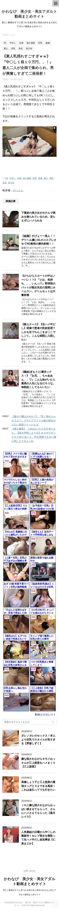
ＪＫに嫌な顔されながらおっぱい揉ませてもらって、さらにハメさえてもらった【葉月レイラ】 (38, 811)
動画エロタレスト (45, 714)
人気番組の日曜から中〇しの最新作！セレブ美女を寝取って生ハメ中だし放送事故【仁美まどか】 (38, 838)
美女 (4, 182)
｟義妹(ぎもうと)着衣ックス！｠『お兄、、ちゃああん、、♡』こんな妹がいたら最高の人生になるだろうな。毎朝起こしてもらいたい (38, 379)
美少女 (11, 182)
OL (6, 178)
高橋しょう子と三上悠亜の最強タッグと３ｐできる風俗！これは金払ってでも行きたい (38, 786)
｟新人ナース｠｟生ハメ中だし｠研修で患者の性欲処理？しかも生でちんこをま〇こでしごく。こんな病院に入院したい (38, 332)
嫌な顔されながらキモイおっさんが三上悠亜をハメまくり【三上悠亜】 (38, 762)
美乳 (51, 178)
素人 (46, 178)
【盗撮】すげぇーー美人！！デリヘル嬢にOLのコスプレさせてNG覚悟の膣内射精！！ (38, 240)
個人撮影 (27, 178)
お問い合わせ (29, 871)
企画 (19, 178)
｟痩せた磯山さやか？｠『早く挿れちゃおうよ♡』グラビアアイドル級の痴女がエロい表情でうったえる (33, 420)
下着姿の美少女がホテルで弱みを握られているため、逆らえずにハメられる (38, 216)
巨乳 (35, 178)
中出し (13, 178)
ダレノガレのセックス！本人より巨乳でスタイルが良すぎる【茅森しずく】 (38, 739)
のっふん (18, 190)
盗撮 (40, 178)
